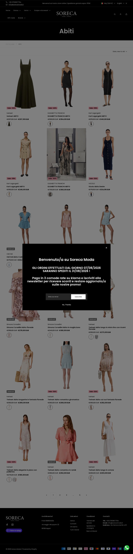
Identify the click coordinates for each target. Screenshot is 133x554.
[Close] (106, 247)
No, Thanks (66, 305)
